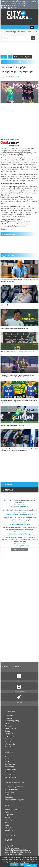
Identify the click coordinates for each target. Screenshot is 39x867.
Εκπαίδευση (9, 734)
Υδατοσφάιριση (10, 774)
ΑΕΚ (10, 57)
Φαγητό (30, 514)
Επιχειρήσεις (9, 736)
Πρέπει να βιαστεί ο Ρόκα (9, 305)
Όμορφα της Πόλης (12, 721)
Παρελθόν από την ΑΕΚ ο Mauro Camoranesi (14, 328)
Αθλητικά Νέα (10, 744)
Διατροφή (8, 820)
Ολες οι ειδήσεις (19, 550)
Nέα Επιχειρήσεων (11, 789)
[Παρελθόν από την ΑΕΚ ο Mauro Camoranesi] (19, 317)
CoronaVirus (9, 716)
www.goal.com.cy (12, 139)
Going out (9, 514)
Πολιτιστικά (15, 507)
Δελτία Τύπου (9, 794)
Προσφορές (9, 797)
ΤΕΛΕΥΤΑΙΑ (7, 484)
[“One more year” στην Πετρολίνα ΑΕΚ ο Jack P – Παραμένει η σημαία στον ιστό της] (19, 269)
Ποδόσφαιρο (9, 767)
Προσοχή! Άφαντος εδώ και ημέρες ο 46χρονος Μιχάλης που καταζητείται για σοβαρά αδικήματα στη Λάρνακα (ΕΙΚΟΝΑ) (19, 539)
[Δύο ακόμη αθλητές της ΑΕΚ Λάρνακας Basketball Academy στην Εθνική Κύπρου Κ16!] (19, 389)
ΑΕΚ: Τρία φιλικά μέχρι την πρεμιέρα (12, 425)
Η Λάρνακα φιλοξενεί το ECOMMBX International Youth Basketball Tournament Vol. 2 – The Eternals (18, 376)
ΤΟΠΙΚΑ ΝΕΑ (24, 507)
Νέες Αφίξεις (9, 792)
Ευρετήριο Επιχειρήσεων (14, 787)
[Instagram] (13, 8)
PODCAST (8, 746)
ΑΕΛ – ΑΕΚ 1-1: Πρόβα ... (22, 57)
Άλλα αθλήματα (10, 777)
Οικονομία (8, 726)
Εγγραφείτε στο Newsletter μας (20, 3)
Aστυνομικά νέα (15, 524)
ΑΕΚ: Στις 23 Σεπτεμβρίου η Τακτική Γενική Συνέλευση (18, 352)
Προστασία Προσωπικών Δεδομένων (18, 850)
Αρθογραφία (5, 5)
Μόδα (7, 825)
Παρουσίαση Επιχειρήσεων (14, 800)
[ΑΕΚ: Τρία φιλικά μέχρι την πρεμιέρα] (19, 414)
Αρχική (4, 57)
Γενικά (7, 723)
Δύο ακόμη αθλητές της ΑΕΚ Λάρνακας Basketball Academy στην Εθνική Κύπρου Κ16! (19, 401)
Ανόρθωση (8, 759)
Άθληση (7, 817)
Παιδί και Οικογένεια (12, 809)
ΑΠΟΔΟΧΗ (14, 864)
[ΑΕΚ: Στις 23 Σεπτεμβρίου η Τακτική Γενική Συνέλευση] (19, 341)
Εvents (15, 514)
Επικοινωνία (21, 5)
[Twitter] (5, 8)
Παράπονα (4, 1)
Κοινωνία (8, 731)
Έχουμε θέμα (9, 718)
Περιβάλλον (9, 741)
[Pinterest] (16, 8)
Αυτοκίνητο (9, 830)
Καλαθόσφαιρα (10, 769)
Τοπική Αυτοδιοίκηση (24, 534)
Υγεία (7, 812)
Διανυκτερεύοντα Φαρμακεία (19, 1)
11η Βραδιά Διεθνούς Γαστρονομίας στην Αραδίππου (19, 510)
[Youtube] (9, 8)
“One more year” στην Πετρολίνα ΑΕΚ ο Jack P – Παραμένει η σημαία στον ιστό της (19, 280)
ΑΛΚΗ (7, 761)
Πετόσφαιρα (9, 772)
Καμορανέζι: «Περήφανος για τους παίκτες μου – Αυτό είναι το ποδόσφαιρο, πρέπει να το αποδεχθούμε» (19, 449)
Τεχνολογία (9, 827)
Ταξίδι (7, 822)
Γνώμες (12, 5)
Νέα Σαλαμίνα (10, 764)
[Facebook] (2, 8)
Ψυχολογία (9, 815)
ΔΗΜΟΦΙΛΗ (8, 490)
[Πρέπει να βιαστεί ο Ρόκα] (19, 294)
